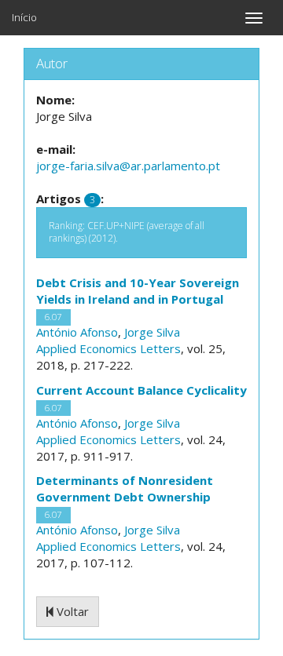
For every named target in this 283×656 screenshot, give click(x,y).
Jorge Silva (152, 332)
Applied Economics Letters (108, 348)
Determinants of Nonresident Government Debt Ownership (124, 488)
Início (24, 17)
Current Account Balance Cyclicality (141, 390)
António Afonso (77, 332)
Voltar (71, 611)
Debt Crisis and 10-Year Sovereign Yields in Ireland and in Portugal (137, 291)
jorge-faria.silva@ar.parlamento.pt (128, 165)
